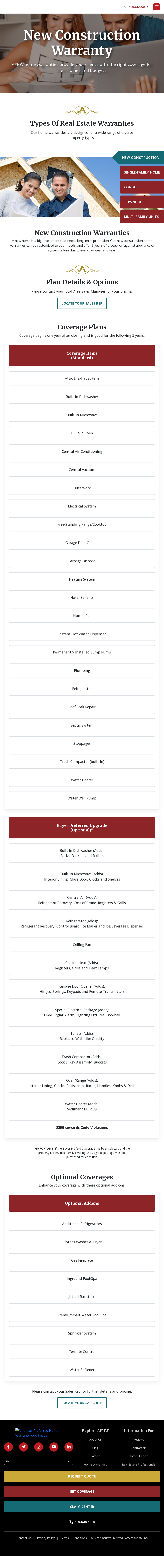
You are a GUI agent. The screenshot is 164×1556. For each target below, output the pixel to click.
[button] (156, 6)
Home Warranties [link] (95, 1464)
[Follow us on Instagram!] (38, 1447)
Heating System (82, 579)
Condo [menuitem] (130, 187)
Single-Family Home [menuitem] (142, 172)
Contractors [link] (139, 1448)
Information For (139, 1431)
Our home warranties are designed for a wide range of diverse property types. (82, 135)
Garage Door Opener (82, 542)
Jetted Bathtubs (82, 1296)
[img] (82, 187)
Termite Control (82, 1351)
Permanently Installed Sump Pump (82, 652)
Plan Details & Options (82, 282)
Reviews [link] (138, 1439)
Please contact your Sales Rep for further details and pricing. (82, 1391)
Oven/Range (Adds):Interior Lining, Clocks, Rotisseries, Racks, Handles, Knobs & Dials (82, 1083)
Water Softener (82, 1369)
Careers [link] (95, 1456)
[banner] (82, 52)
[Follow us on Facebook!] (8, 1447)
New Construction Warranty (82, 43)
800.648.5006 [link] (82, 1522)
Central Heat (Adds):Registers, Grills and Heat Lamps (82, 965)
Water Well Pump (82, 798)
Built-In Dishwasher (82, 396)
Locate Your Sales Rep (82, 303)
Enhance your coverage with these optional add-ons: (82, 1185)
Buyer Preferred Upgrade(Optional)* (82, 827)
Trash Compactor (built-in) (82, 761)
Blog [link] (95, 1448)
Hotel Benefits (82, 597)
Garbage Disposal (82, 560)
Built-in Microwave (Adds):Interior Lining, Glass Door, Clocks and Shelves (82, 876)
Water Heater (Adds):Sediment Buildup (82, 1106)
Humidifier (82, 615)
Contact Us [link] (24, 1538)
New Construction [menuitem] (141, 157)
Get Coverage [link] (82, 1491)
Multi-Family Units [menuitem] (141, 216)
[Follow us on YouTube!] (53, 1447)
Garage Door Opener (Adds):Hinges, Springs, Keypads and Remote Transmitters (82, 989)
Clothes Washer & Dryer (82, 1241)
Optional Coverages (82, 1177)
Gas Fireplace (82, 1260)
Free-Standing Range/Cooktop (82, 524)
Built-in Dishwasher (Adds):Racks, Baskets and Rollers (82, 853)
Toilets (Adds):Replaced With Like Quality (82, 1036)
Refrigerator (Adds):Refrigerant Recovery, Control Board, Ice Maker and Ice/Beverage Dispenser (82, 923)
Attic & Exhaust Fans (82, 378)
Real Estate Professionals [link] (138, 1464)
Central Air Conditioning (82, 451)
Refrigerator (82, 688)
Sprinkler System (82, 1333)
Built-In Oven (82, 433)
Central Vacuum (82, 469)
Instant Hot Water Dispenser (82, 634)
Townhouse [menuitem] (135, 202)
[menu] (142, 187)
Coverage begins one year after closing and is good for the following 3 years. (82, 335)
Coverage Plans (82, 327)
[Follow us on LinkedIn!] (68, 1447)
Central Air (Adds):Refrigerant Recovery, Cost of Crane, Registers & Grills (82, 900)
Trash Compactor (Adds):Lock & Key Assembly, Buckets (82, 1059)
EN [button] (38, 1461)
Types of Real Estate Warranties (82, 123)
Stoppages (82, 743)
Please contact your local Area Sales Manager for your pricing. (82, 291)
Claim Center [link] (82, 1506)
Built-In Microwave (82, 414)
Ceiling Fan (82, 944)
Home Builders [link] (138, 1456)
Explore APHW (95, 1431)
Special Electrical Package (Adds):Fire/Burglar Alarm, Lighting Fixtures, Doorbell (82, 1012)
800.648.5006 (135, 7)
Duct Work (82, 488)
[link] (23, 7)
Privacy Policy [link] (46, 1538)
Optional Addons (82, 1203)
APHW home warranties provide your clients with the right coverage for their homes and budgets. (82, 67)
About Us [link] (95, 1439)
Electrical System (82, 506)
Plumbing (82, 670)
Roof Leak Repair (82, 706)
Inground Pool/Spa (82, 1278)
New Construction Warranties (82, 233)
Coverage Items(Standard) (82, 355)
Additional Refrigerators (82, 1223)
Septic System (82, 725)
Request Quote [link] (82, 1476)
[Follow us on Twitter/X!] (23, 1447)
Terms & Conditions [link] (73, 1538)
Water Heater (82, 780)
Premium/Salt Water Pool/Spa (82, 1315)
